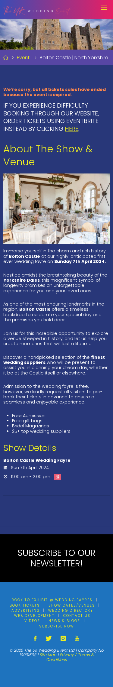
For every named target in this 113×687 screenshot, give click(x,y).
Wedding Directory (70, 610)
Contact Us (76, 615)
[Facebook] (35, 638)
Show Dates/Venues (72, 605)
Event (23, 57)
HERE (71, 129)
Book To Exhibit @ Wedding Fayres (52, 600)
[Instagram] (63, 638)
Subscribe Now (56, 626)
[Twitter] (48, 638)
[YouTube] (77, 638)
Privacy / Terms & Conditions (70, 657)
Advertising (25, 610)
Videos (32, 620)
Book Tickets (25, 605)
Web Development (34, 615)
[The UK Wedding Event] (37, 9)
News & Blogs (64, 620)
